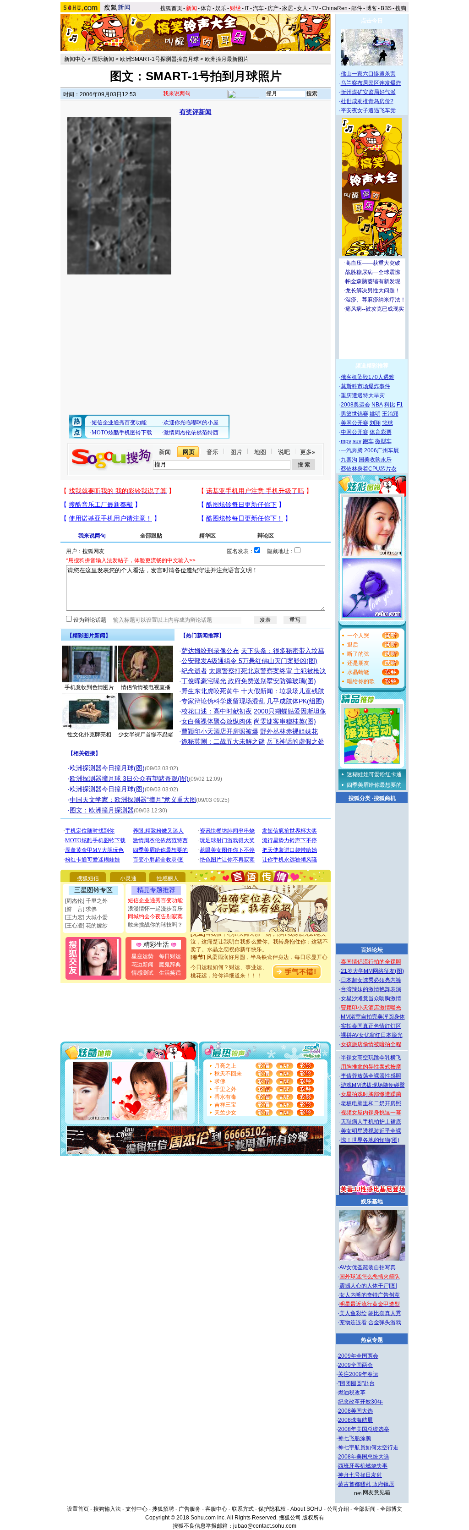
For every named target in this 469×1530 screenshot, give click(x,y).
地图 (260, 452)
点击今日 (372, 20)
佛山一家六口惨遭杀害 (368, 74)
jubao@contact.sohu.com (264, 1526)
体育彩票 (381, 432)
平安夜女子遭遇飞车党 (368, 110)
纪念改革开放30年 (360, 1401)
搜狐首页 (171, 8)
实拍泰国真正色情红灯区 (371, 1026)
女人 (302, 8)
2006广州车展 (381, 450)
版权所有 (313, 1517)
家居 (287, 8)
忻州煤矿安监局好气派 (368, 92)
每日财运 (170, 956)
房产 (272, 8)
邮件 (356, 8)
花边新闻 (142, 964)
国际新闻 (103, 59)
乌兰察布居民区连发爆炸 (371, 83)
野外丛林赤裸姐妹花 (289, 731)
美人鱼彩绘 (353, 1313)
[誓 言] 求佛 (81, 909)
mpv (346, 441)
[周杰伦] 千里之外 (86, 901)
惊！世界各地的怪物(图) (370, 1140)
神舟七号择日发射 (360, 1475)
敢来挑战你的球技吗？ (155, 924)
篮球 (387, 423)
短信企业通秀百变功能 (155, 900)
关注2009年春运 (358, 1374)
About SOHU (306, 1509)
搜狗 (401, 8)
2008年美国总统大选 (363, 1456)
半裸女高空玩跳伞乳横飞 (371, 1057)
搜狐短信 (88, 878)
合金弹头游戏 (384, 1322)
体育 (206, 8)
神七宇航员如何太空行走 (368, 1447)
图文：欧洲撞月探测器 (102, 810)
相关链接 (84, 753)
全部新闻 (365, 1509)
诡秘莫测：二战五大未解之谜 (223, 741)
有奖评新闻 (196, 111)
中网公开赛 (354, 432)
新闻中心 (75, 59)
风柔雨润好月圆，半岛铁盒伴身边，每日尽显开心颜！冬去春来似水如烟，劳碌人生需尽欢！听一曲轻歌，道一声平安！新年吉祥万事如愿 (259, 956)
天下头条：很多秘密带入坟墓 (282, 650)
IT (247, 8)
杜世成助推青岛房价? (367, 101)
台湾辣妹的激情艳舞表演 (371, 989)
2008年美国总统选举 (363, 1429)
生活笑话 (170, 973)
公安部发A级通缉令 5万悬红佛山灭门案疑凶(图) (249, 660)
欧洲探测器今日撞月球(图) (107, 768)
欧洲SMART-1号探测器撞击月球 (159, 59)
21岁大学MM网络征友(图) (372, 971)
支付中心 (136, 1509)
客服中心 (216, 1509)
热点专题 (372, 1340)
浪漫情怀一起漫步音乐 (155, 908)
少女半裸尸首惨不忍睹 (145, 734)
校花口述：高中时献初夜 (216, 711)
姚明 (375, 414)
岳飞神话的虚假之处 (295, 741)
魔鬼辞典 (170, 964)
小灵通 (128, 878)
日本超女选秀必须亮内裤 (371, 980)
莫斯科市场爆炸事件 (365, 386)
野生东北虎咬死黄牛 (210, 691)
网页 (189, 452)
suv (357, 441)
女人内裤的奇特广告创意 (369, 1295)
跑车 (368, 441)
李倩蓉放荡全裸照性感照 (371, 1076)
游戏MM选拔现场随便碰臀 (373, 1085)
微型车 (383, 441)
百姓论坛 (372, 950)
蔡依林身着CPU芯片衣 (369, 469)
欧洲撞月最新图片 (227, 59)
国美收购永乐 (375, 459)
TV (314, 8)
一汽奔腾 (352, 450)
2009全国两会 (355, 1365)
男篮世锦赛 (354, 414)
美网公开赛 (354, 423)
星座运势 (142, 956)
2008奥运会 (355, 404)
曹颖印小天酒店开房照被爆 (219, 731)
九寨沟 (349, 459)
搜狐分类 (360, 798)
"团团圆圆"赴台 (356, 1383)
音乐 (212, 452)
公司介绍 (338, 1509)
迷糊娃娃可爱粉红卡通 (374, 774)
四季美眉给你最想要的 (374, 785)
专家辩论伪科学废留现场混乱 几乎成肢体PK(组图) (252, 701)
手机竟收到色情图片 (89, 687)
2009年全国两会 (358, 1356)
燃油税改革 (351, 1392)
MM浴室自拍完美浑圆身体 (373, 1017)
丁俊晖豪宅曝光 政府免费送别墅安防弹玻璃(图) (248, 681)
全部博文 (391, 1509)
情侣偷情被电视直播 (145, 687)
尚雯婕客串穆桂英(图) (285, 721)
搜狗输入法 (107, 1509)
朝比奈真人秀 (384, 1313)
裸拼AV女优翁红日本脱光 (372, 1035)
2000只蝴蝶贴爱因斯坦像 (290, 711)
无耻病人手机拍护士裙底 (371, 1122)
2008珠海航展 (355, 1420)
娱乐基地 (372, 1201)
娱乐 (220, 8)
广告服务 (190, 1509)
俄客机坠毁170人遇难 (367, 377)
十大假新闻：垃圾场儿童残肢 (282, 691)
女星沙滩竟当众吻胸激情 (371, 998)
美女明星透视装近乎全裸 (371, 1131)
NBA (377, 404)
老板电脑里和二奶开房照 (371, 1103)
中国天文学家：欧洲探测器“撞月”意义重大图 (133, 799)
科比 (389, 404)
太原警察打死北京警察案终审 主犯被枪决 (267, 671)
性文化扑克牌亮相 (89, 734)
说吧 (284, 452)
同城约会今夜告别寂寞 (155, 916)
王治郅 (390, 414)
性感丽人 (168, 878)
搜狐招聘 (163, 1509)
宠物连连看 (353, 1322)
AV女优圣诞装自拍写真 (367, 1267)
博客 (371, 8)
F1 (400, 404)
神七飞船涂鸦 (354, 1438)
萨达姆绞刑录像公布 (210, 650)
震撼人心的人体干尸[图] (368, 1286)
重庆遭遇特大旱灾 (363, 395)
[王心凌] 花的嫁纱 (86, 925)
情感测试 (142, 973)
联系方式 (243, 1509)
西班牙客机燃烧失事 (362, 1466)
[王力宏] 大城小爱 (86, 917)
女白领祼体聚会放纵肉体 (216, 721)
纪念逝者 (194, 671)
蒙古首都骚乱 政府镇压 (366, 1484)
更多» (307, 452)
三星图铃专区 (93, 890)
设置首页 (78, 1509)
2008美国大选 (355, 1411)
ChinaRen (335, 8)
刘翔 (375, 423)
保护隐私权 (272, 1509)
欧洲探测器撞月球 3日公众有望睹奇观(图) (129, 778)
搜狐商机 (385, 798)
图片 (236, 452)
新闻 (165, 452)
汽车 (258, 8)
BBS (386, 8)
